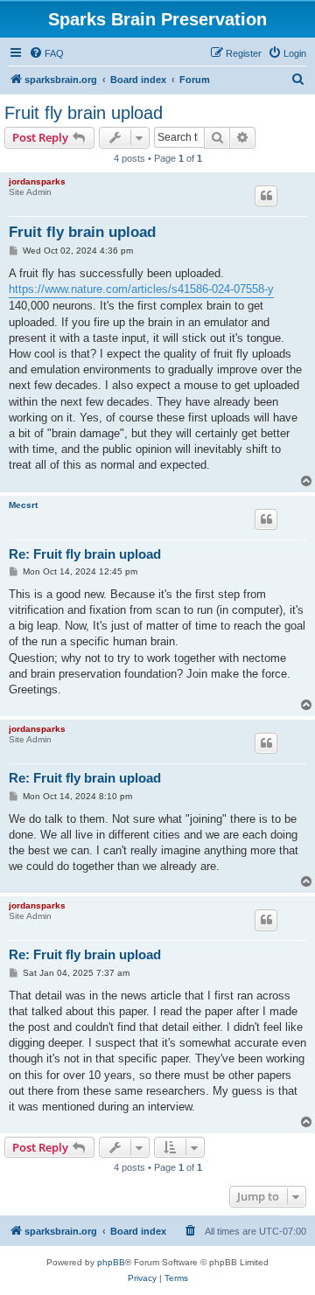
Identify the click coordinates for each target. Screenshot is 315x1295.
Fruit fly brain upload (83, 112)
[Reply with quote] (266, 195)
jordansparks (37, 181)
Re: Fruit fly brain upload (85, 554)
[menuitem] (46, 53)
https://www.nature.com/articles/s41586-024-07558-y (141, 289)
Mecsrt (23, 505)
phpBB (111, 1262)
